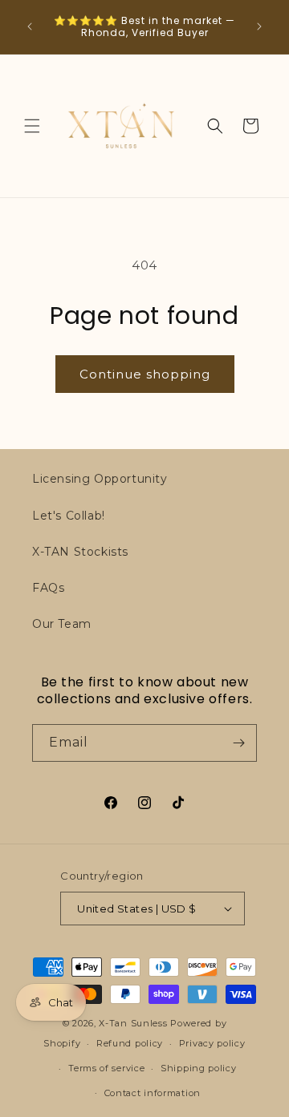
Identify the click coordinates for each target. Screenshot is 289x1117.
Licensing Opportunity (100, 478)
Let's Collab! (68, 515)
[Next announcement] (259, 26)
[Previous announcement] (29, 26)
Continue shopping (144, 374)
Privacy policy (212, 1043)
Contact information (152, 1093)
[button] (32, 126)
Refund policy (129, 1043)
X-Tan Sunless (133, 1023)
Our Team (62, 624)
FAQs (48, 588)
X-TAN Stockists (80, 551)
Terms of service (106, 1068)
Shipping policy (199, 1068)
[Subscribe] (238, 743)
